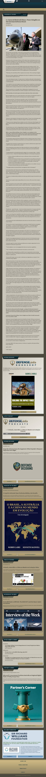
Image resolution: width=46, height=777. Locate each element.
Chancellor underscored (12, 138)
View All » (30, 756)
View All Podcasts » (24, 437)
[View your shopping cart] (29, 1)
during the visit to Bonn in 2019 (29, 66)
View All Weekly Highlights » (30, 554)
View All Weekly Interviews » (30, 634)
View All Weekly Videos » (30, 588)
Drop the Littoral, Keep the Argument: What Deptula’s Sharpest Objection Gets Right (22, 449)
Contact (23, 772)
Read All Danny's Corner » (30, 663)
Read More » (9, 481)
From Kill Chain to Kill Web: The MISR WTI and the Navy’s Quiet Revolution (22, 602)
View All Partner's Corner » (30, 725)
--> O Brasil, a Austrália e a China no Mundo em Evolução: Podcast (23, 430)
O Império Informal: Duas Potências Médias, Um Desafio (20, 493)
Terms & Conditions (23, 764)
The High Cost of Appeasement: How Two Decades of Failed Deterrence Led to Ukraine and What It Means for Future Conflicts (23, 658)
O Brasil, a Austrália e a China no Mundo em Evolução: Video (21, 567)
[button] (6, 393)
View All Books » (24, 411)
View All (24, 14)
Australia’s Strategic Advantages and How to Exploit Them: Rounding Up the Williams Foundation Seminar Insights (22, 743)
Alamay (10, 349)
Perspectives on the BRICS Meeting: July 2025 (16, 652)
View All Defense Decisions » (30, 481)
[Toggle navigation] (42, 1)
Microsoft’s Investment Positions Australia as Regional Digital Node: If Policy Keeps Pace (22, 676)
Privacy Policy (23, 768)
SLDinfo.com (23, 761)
